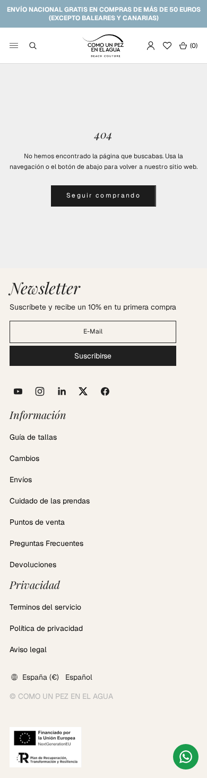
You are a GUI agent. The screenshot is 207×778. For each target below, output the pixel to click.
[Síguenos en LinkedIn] (61, 391)
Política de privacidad (46, 628)
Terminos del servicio (45, 607)
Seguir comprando (103, 195)
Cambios (24, 458)
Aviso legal (28, 649)
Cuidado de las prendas (50, 501)
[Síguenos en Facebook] (105, 391)
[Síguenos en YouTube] (18, 391)
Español (78, 677)
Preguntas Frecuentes (46, 543)
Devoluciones (33, 564)
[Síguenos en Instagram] (39, 391)
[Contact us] (186, 757)
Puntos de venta (37, 522)
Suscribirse (92, 356)
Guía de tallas (33, 437)
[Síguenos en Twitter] (83, 391)
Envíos (21, 479)
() (188, 45)
